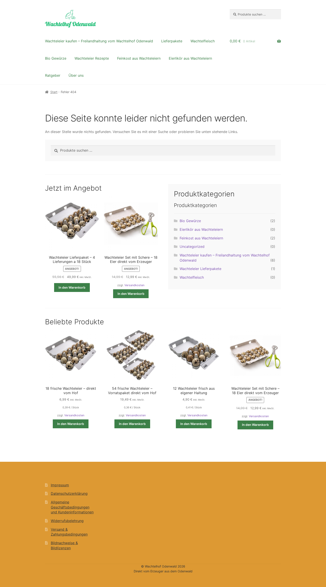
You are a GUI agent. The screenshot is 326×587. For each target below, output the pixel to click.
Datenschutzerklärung (69, 493)
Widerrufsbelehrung (67, 521)
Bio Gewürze (55, 58)
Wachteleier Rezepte (92, 58)
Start (53, 92)
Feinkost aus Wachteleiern (139, 58)
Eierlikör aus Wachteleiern (190, 58)
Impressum (60, 485)
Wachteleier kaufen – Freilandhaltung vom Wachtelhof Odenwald (99, 41)
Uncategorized (192, 246)
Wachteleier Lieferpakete (200, 268)
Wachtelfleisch (202, 41)
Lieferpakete (171, 41)
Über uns (76, 75)
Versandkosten (134, 285)
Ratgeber (52, 75)
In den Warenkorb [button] (72, 287)
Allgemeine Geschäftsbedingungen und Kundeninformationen (72, 507)
